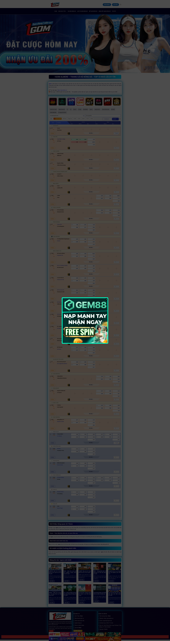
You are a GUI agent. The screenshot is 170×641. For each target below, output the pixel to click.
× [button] (106, 299)
